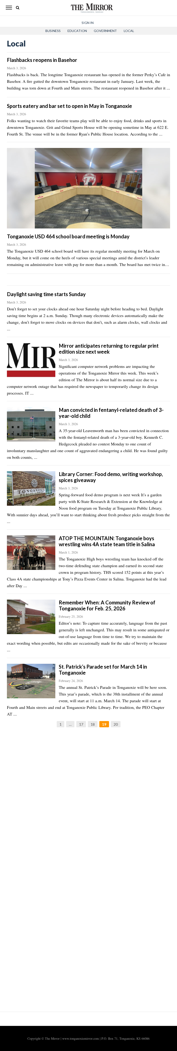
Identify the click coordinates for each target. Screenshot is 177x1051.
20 (116, 724)
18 (93, 724)
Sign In (88, 23)
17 (81, 724)
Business (53, 31)
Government (105, 31)
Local (129, 31)
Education (77, 31)
